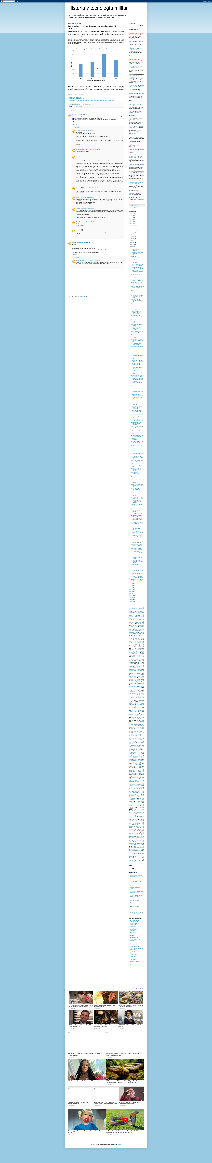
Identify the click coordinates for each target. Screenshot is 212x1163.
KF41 (133, 735)
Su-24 (136, 819)
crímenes (138, 666)
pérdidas (135, 792)
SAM (132, 810)
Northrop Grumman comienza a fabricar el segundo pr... (136, 364)
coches (138, 663)
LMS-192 (138, 746)
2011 (131, 601)
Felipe (130, 47)
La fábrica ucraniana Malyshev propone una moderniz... (137, 261)
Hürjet (136, 711)
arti (137, 632)
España (138, 682)
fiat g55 (133, 697)
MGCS (135, 760)
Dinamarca (131, 670)
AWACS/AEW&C (136, 637)
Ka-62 (133, 731)
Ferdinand (142, 696)
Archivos (135, 629)
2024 (131, 217)
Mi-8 (140, 763)
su (143, 816)
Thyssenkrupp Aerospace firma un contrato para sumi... (137, 296)
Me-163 (130, 759)
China (134, 662)
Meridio (130, 190)
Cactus (130, 103)
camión (142, 655)
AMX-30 (139, 621)
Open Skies (138, 783)
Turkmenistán (131, 843)
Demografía (133, 669)
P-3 (138, 784)
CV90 (140, 667)
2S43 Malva (138, 609)
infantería (141, 718)
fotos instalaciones (139, 700)
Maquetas (140, 755)
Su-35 (140, 822)
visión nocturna (138, 854)
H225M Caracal (132, 706)
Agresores (131, 616)
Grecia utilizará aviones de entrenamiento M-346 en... (137, 485)
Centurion (140, 657)
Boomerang (139, 648)
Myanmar (134, 778)
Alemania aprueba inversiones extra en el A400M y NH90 (137, 561)
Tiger (142, 834)
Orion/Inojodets (132, 784)
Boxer (130, 649)
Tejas (136, 833)
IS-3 (131, 721)
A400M (130, 615)
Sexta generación (140, 810)
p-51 (141, 785)
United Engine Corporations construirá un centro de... (137, 271)
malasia (140, 753)
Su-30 (139, 820)
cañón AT (140, 656)
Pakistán (132, 790)
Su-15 (140, 817)
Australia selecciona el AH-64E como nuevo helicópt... (137, 442)
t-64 (137, 827)
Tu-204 (134, 840)
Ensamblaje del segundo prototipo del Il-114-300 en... (137, 340)
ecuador (132, 674)
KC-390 (137, 734)
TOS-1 (130, 837)
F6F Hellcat (131, 696)
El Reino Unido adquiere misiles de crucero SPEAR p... (136, 469)
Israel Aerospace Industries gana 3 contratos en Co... (137, 428)
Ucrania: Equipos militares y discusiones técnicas (136, 892)
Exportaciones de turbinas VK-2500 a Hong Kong (137, 361)
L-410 (138, 742)
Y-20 (141, 857)
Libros (130, 746)
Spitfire (142, 813)
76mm (138, 611)
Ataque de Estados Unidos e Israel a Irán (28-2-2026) (136, 913)
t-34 (134, 826)
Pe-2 (130, 792)
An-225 (132, 625)
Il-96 (143, 716)
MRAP (134, 776)
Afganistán (138, 615)
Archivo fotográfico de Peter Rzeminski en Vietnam (136, 896)
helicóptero (137, 707)
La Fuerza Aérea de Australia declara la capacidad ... (136, 403)
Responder (74, 124)
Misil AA (130, 771)
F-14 (136, 690)
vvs (131, 857)
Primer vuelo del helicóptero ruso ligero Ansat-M (137, 557)
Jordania (142, 727)
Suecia (130, 824)
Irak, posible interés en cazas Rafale (136, 439)
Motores (139, 774)
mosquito (133, 774)
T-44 (139, 826)
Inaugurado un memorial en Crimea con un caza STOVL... (137, 494)
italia (136, 723)
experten (130, 689)
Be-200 (132, 644)
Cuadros (130, 667)
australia (134, 633)
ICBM (141, 711)
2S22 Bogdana (132, 608)
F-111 (133, 690)
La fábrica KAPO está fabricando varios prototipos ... (136, 528)
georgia (136, 703)
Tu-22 (140, 840)
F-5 (143, 693)
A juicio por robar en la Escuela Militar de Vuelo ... (137, 453)
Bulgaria (131, 652)
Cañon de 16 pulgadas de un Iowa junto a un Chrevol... (137, 276)
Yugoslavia (131, 861)
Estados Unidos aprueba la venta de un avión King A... (137, 545)
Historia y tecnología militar (98, 8)
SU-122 (136, 817)
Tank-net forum (133, 959)
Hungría (130, 711)
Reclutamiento (132, 799)
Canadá (133, 656)
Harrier (138, 706)
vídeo (132, 853)
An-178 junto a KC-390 (136, 513)
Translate (140, 207)
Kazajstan (131, 734)
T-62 (132, 827)
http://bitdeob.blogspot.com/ (136, 961)
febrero (133, 244)
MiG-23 (133, 766)
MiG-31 (142, 767)
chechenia (131, 660)
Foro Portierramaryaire (135, 937)
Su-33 (130, 822)
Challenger (138, 659)
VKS (136, 856)
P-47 (137, 785)
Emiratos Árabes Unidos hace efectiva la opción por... (137, 519)
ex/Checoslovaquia (133, 687)
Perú (140, 792)
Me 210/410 (140, 757)
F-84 (131, 694)
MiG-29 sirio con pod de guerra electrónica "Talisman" (136, 884)
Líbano (134, 745)
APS (136, 627)
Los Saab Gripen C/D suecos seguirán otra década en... (136, 382)
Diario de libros (133, 934)
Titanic (137, 836)
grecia (142, 703)
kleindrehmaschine (80, 149)
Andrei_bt (132, 927)
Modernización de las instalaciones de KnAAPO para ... (136, 312)
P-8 (129, 787)
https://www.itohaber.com (75, 97)
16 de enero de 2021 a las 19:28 (93, 149)
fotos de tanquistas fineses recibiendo (135, 68)
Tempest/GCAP (133, 834)
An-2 (138, 623)
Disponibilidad (140, 670)
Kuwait (131, 741)
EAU (143, 673)
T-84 (138, 829)
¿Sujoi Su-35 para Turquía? (135, 449)
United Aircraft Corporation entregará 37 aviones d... (137, 351)
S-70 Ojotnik (141, 809)
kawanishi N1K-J (137, 732)
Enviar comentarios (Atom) (81, 296)
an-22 (142, 623)
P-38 (141, 784)
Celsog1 (131, 85)
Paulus (136, 791)
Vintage (130, 854)
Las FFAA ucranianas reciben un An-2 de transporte (136, 249)
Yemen (139, 860)
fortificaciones (139, 698)
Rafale (139, 798)
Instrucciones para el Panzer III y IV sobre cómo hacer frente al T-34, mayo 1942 (136, 880)
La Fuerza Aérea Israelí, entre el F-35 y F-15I (136, 516)
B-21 (136, 638)
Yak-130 (130, 859)
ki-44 (136, 736)
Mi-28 (142, 762)
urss (142, 847)
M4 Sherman (135, 752)
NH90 (136, 780)
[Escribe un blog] (85, 104)
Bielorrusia (131, 646)
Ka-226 (138, 729)
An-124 (136, 622)
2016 (131, 591)
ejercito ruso (132, 677)
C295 (136, 653)
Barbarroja (139, 641)
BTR (140, 651)
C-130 (137, 652)
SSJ (143, 815)
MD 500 (134, 757)
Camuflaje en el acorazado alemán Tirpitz (137, 477)
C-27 (132, 653)
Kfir (140, 735)
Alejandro (78, 187)
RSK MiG (138, 805)
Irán (137, 720)
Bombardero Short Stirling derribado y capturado (137, 436)
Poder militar (133, 953)
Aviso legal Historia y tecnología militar (134, 921)
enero (132, 246)
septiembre (134, 231)
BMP (143, 646)
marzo (132, 242)
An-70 (132, 626)
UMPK (138, 847)
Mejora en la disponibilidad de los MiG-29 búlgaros (137, 265)
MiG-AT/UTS (139, 769)
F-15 (141, 690)
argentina (137, 630)
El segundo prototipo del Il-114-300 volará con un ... (137, 577)
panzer (130, 791)
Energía (138, 679)
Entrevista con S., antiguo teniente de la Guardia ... (137, 354)
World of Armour (133, 958)
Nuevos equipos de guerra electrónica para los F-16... (137, 253)
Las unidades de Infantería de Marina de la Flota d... (137, 376)
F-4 (135, 693)
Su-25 (142, 819)
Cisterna (131, 663)
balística (138, 639)
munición (134, 777)
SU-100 (131, 817)
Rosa (77, 130)
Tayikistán (131, 833)
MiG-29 (131, 767)
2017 (131, 589)
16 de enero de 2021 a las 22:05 (90, 230)
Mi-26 (137, 762)
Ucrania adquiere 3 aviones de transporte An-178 (136, 566)
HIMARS (130, 708)
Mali (129, 755)
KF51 (137, 735)
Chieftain (139, 660)
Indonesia (134, 718)
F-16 (130, 692)
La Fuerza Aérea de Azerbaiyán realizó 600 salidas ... (137, 553)
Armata (132, 632)
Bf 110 (140, 645)
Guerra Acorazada (134, 942)
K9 (134, 729)
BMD (138, 646)
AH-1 (137, 616)
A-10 (136, 612)
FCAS (136, 696)
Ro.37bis (130, 804)
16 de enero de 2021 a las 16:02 (82, 242)
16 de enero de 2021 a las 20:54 (86, 197)
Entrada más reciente (73, 294)
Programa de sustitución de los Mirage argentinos (136, 903)
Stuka (140, 816)
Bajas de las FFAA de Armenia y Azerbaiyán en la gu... (136, 537)
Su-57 (130, 823)
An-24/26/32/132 (140, 625)
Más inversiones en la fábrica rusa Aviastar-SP (137, 395)
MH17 (139, 760)
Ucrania (142, 844)
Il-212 (138, 714)
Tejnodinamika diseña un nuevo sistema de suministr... (137, 348)
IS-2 (143, 720)
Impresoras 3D (135, 717)
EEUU (138, 674)
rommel (140, 804)
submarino (137, 823)
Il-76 (137, 716)
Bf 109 (134, 645)
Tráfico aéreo (137, 837)
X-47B (136, 857)
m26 (140, 750)
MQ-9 (130, 776)
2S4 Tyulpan (131, 609)
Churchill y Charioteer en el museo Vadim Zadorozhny (137, 481)
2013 (131, 597)
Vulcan (142, 856)
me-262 (134, 759)
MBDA (130, 757)
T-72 (142, 827)
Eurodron (140, 686)
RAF (134, 798)
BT (135, 651)
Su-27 (133, 820)
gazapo (130, 703)
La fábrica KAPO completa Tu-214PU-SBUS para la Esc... (137, 524)
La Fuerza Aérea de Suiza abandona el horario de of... (137, 573)
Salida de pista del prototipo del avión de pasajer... (136, 317)
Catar (130, 658)
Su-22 (130, 819)
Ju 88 (132, 728)
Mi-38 (136, 763)
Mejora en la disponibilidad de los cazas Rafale (137, 332)
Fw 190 (140, 701)
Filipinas (139, 697)
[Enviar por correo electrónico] (83, 104)
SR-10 (138, 815)
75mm (133, 611)
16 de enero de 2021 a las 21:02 (86, 208)
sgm (132, 812)
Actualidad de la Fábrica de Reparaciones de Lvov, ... (137, 391)
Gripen (132, 704)
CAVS (135, 657)
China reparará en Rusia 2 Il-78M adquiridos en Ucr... (137, 283)
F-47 (140, 693)
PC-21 (140, 791)
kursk (142, 739)
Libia (140, 745)
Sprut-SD (133, 815)
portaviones (131, 795)
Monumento (141, 773)
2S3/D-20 (140, 608)
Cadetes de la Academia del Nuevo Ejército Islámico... (136, 336)
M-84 (139, 749)
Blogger (119, 1144)
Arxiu (73, 114)
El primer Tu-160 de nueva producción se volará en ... (137, 506)
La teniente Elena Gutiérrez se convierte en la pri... (137, 569)
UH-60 (133, 847)
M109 (136, 750)
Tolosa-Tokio (133, 956)
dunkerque (137, 673)
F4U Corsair (139, 694)
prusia (140, 796)
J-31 (141, 722)
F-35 (130, 693)
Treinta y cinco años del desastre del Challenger (137, 280)
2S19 (141, 607)
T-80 (133, 829)
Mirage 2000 (132, 770)
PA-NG (134, 787)
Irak (132, 720)
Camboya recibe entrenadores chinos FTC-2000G (136, 308)
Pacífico (139, 787)
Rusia (142, 807)
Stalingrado (134, 816)
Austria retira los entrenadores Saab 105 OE (137, 532)
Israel (130, 723)
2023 (131, 219)
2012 (131, 599)
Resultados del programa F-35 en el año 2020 (137, 580)
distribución (133, 672)
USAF (130, 850)
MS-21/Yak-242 (140, 776)
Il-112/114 (136, 713)
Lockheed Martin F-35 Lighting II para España (135, 899)
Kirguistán (139, 738)
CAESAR (131, 655)
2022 (131, 221)
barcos (130, 642)
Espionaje (131, 683)
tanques (137, 832)
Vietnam (139, 853)
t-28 (131, 826)
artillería (141, 632)
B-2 (131, 638)
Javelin (130, 727)
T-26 (143, 824)
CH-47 (130, 659)
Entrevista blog (140, 680)
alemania (131, 621)
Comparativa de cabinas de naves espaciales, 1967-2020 (136, 876)
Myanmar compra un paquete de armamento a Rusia (137, 300)
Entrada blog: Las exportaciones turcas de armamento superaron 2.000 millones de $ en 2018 (91, 100)
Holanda (142, 709)
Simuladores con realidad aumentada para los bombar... (137, 510)
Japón (133, 725)
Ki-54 (140, 736)
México (130, 760)
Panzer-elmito (133, 951)
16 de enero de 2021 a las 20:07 (86, 156)
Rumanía (131, 807)
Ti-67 (139, 834)
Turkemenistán (138, 841)
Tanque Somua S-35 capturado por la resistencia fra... (136, 473)
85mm (142, 611)
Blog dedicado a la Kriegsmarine (134, 930)
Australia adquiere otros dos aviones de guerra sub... (137, 457)
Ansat (136, 626)
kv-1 (137, 741)
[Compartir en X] (87, 104)
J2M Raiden (131, 724)
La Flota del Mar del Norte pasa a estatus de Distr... (137, 498)
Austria (140, 633)
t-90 (143, 829)
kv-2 (141, 741)
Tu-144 (133, 838)
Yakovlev (131, 860)
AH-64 (142, 616)
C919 (141, 653)
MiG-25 (139, 766)
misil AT (137, 771)
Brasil (130, 651)
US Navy (134, 849)
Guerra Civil (139, 704)
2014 (131, 595)
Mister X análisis (133, 954)
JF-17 (135, 727)
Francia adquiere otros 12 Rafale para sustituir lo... (137, 268)
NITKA (141, 780)
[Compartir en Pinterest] (90, 104)
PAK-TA (142, 788)
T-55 (143, 826)
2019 (131, 585)
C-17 (143, 652)
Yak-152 (139, 859)
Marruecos (135, 756)
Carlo (130, 32)
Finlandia (131, 699)
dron (132, 673)
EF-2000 (131, 676)
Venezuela (142, 851)
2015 (131, 593)
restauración (140, 801)
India (142, 717)
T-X (132, 830)
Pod (134, 794)
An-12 (130, 622)
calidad (136, 655)
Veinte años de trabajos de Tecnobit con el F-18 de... (137, 432)
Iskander (140, 721)
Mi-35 (132, 763)
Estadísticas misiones (136, 684)
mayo (132, 238)
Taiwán (130, 832)
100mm (130, 607)
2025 (131, 215)
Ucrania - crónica (138, 846)
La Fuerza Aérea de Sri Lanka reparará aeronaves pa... (136, 399)
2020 (131, 583)
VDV (136, 851)
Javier (130, 111)
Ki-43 (133, 736)
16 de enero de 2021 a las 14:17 (82, 114)
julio (132, 234)
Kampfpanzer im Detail (135, 946)
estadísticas (140, 683)
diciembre (133, 225)
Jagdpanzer (137, 724)
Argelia (130, 630)
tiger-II (132, 836)
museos (142, 777)
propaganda (134, 796)
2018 (131, 587)
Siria (136, 813)
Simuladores (139, 812)
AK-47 (134, 619)
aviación (132, 635)
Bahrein (130, 639)
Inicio (97, 294)
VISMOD (130, 856)
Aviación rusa (133, 932)
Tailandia (139, 830)
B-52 (140, 638)
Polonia (139, 794)
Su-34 (134, 822)
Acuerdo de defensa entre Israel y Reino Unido (137, 461)
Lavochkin (136, 743)
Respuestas (76, 127)
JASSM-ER (140, 725)
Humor (139, 710)
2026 (131, 213)
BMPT (133, 648)
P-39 (130, 785)
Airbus (137, 618)
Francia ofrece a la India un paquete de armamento (137, 379)
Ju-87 (136, 728)
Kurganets (137, 739)
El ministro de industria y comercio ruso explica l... (137, 549)
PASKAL (131, 66)
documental (141, 672)
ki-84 (133, 738)
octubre (133, 229)
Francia (133, 702)
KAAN (137, 731)
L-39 (134, 742)
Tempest (142, 833)
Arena (141, 629)
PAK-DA (130, 788)
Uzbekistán (137, 850)
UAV (135, 844)
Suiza (135, 824)
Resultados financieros (137, 802)
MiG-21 (142, 764)
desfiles (140, 669)
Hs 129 (133, 710)
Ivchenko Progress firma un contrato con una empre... (137, 387)
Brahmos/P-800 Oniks (137, 649)
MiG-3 (137, 767)
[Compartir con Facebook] (88, 104)
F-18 (135, 692)
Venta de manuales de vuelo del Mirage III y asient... (136, 372)
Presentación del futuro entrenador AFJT (136, 304)
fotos (130, 700)
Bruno (130, 41)
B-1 (143, 637)
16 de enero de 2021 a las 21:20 (86, 221)
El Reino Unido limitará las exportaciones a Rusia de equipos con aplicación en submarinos (136, 908)
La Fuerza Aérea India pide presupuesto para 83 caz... (137, 416)
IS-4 (135, 721)
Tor (141, 836)
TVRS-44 (130, 844)
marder (130, 756)
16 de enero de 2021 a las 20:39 (90, 187)
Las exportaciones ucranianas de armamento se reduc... (137, 541)
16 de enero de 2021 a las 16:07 (86, 130)
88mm (131, 612)
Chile (130, 662)
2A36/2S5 (136, 607)
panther (139, 790)
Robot (136, 804)
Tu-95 (130, 841)
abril (132, 240)
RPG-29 (130, 805)
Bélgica (139, 644)
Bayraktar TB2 (140, 642)
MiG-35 (132, 769)
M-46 (134, 749)
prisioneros (141, 795)
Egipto (139, 676)
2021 (131, 223)
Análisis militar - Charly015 (136, 926)
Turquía (80, 106)
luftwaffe (138, 748)
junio (132, 236)
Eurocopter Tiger (132, 686)
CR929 (130, 666)
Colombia (130, 665)
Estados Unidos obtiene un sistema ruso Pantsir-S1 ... (137, 292)
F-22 (140, 692)
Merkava (140, 759)
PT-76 (130, 798)
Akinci (140, 619)
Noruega (137, 781)
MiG (129, 764)
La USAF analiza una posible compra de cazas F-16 (136, 328)
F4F (135, 694)
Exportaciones (75, 106)
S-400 (135, 809)
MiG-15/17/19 (135, 764)
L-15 (130, 742)
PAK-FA (136, 788)
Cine (140, 662)
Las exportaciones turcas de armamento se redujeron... (137, 423)
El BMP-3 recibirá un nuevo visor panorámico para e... (137, 287)
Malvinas (134, 755)
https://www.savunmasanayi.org (76, 98)
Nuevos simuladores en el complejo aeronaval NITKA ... (137, 321)
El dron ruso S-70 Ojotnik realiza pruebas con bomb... (137, 411)
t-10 (139, 824)
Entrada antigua (119, 294)
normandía (131, 781)
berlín (130, 645)
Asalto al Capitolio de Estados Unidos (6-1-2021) (136, 490)
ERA (132, 681)
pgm (130, 794)
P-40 (133, 785)
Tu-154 (138, 838)
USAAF (140, 849)
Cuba (135, 667)
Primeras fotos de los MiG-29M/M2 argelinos (137, 368)
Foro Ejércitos (133, 935)
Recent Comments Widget (139, 199)
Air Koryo (133, 618)
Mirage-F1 (139, 770)
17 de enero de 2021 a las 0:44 (93, 260)
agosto (133, 232)
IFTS (130, 713)
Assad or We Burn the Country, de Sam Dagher (137, 420)
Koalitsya (130, 739)
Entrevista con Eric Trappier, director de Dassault (136, 501)
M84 (135, 753)
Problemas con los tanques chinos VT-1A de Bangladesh (137, 407)
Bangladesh (131, 641)
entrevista (131, 680)
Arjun (143, 630)
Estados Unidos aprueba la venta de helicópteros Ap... (137, 465)
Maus (141, 756)
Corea (138, 665)
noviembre (133, 227)
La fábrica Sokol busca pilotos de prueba (136, 344)
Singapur (130, 813)
